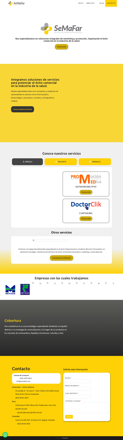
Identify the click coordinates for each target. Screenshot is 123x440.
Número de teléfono (72, 385)
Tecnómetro (65, 438)
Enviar (69, 416)
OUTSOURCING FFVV (85, 187)
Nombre (68, 378)
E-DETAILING (85, 213)
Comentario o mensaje (73, 401)
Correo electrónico (71, 393)
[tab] (27, 161)
